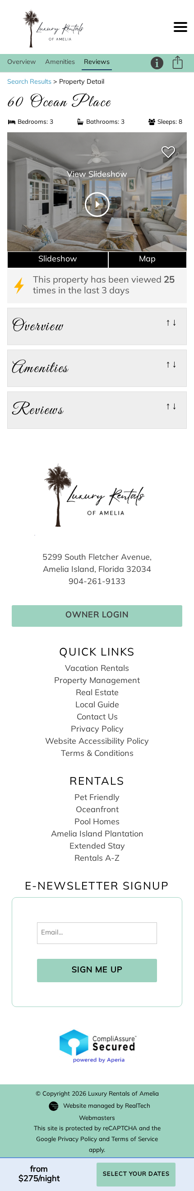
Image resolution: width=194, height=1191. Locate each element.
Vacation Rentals (97, 669)
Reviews (97, 62)
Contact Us (97, 718)
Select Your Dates (136, 1174)
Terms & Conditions (97, 754)
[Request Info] (157, 63)
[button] (180, 27)
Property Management (97, 681)
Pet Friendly (97, 798)
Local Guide (97, 705)
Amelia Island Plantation (97, 835)
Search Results (29, 82)
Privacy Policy (97, 730)
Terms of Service (134, 1139)
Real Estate (97, 693)
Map (147, 260)
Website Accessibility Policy (97, 742)
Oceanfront (97, 810)
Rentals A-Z (97, 859)
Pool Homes (97, 822)
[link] (168, 153)
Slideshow (57, 260)
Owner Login (97, 615)
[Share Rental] (177, 63)
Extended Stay (97, 847)
